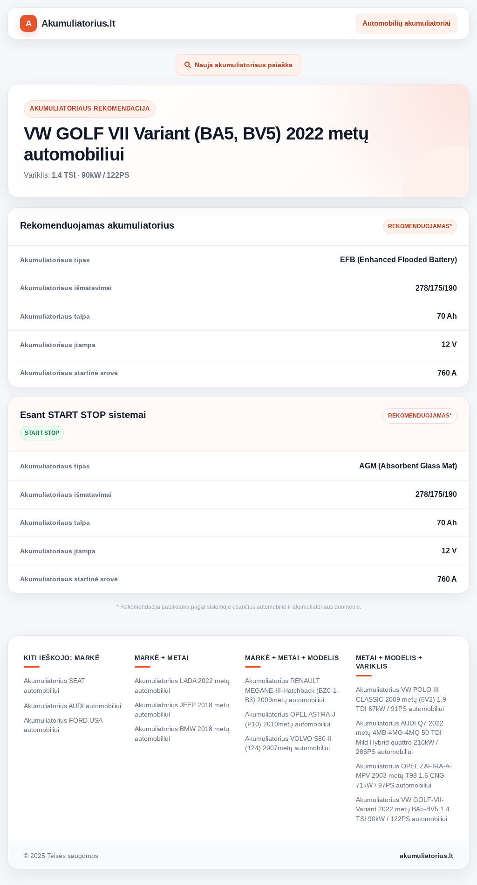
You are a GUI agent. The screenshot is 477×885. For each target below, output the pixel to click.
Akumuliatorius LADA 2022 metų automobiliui (182, 685)
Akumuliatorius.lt (78, 23)
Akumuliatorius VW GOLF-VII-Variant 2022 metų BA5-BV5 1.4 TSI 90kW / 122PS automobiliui (403, 809)
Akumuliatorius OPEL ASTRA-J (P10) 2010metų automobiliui (290, 719)
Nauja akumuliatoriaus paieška (244, 65)
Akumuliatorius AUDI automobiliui (72, 706)
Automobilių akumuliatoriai (406, 23)
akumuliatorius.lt (426, 855)
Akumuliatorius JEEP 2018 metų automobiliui (182, 709)
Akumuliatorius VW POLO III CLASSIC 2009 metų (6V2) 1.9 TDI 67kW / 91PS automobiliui (401, 699)
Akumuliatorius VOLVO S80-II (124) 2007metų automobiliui (288, 743)
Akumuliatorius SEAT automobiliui (54, 685)
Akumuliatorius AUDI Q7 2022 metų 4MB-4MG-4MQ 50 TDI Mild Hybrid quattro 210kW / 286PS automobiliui (399, 737)
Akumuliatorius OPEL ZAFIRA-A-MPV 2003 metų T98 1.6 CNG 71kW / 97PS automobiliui (404, 775)
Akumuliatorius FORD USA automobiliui (63, 725)
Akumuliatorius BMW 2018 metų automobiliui (182, 733)
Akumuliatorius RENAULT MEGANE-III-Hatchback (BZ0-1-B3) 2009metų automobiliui (292, 690)
